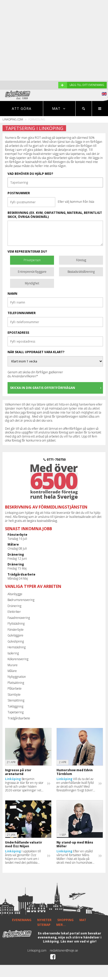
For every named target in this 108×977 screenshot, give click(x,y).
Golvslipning (16, 641)
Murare (13, 665)
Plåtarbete (15, 688)
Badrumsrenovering (21, 600)
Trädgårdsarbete (19, 718)
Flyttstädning (16, 623)
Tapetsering (16, 712)
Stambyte (14, 694)
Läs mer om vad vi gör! (78, 941)
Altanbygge (15, 594)
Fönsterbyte (16, 629)
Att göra (21, 108)
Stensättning (16, 700)
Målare (12, 671)
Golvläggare (15, 635)
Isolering (13, 653)
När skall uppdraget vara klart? (36, 352)
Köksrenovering (18, 659)
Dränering (14, 606)
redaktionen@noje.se (64, 950)
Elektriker (14, 612)
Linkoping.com (13, 119)
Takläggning (15, 706)
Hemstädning (17, 647)
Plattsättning (16, 683)
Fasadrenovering (19, 618)
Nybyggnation (17, 677)
